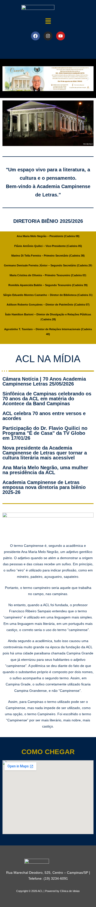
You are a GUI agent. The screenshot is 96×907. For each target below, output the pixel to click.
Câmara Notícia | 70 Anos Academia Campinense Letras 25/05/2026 (44, 381)
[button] (48, 21)
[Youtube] (60, 36)
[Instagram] (48, 36)
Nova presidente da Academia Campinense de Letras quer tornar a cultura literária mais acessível (44, 452)
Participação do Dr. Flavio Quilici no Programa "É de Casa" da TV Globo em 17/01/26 (44, 433)
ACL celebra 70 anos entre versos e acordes (44, 416)
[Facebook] (35, 36)
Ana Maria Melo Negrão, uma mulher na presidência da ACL (45, 470)
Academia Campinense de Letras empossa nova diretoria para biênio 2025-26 (44, 487)
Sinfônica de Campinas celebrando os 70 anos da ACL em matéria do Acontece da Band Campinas (46, 398)
